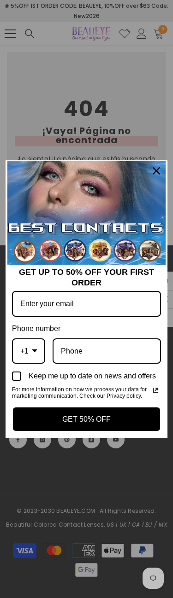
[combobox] (28, 351)
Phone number (36, 328)
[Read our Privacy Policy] (155, 390)
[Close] (156, 171)
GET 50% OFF (86, 419)
